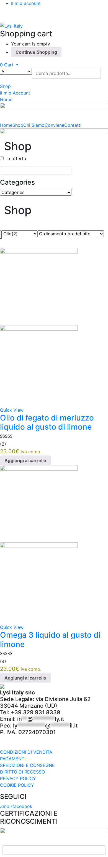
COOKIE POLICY (17, 785)
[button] (9, 65)
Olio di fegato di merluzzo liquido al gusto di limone (47, 422)
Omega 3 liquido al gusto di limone (50, 639)
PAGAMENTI (12, 758)
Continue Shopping (36, 52)
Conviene (54, 125)
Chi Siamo (34, 125)
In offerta (16, 158)
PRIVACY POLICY (18, 778)
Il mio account (26, 3)
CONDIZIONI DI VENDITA (26, 752)
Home (6, 125)
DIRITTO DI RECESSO (22, 772)
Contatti (72, 125)
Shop (17, 125)
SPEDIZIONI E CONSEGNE (27, 765)
